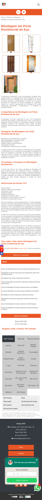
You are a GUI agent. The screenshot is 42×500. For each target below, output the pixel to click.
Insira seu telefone (22, 470)
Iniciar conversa (22, 480)
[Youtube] (25, 485)
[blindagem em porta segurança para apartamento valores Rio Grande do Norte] (31, 43)
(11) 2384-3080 (13, 248)
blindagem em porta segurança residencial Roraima (18, 295)
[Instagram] (16, 485)
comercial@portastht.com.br (21, 438)
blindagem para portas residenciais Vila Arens (16, 278)
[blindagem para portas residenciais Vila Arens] (10, 64)
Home (21, 447)
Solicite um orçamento (21, 255)
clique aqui (23, 248)
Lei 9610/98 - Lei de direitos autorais (24, 416)
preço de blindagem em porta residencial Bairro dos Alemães (20, 291)
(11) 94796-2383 (21, 324)
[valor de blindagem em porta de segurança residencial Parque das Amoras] (31, 64)
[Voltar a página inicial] (3, 4)
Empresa (21, 453)
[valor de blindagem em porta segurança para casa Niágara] (10, 84)
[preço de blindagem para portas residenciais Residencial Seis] (10, 43)
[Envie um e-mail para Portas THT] (24, 12)
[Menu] (39, 4)
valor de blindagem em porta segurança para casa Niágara (20, 287)
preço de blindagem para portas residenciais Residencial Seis (21, 269)
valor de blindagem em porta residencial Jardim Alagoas (19, 304)
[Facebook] (21, 485)
